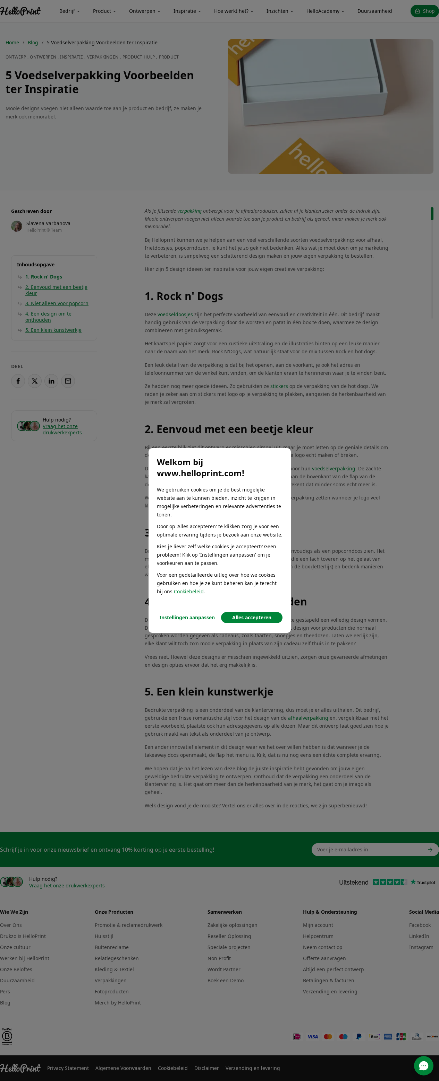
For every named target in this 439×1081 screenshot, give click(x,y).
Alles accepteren (251, 617)
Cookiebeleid (189, 591)
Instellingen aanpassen (187, 617)
